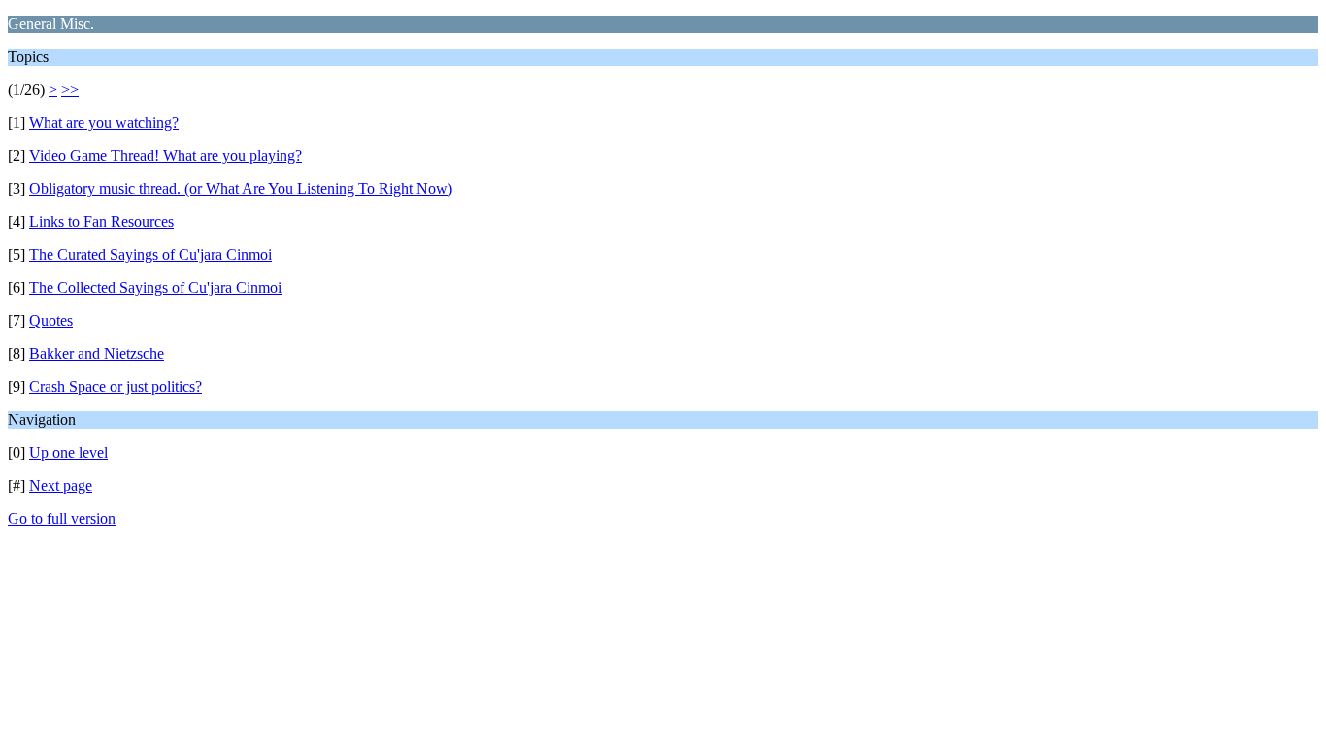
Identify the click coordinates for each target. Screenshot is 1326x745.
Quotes (51, 320)
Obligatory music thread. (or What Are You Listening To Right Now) (240, 188)
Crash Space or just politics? (115, 386)
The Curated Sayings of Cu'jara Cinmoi (150, 254)
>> (70, 89)
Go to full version (62, 518)
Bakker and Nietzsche (96, 353)
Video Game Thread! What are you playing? (165, 155)
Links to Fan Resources (101, 221)
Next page (60, 485)
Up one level (68, 452)
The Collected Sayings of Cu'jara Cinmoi (155, 287)
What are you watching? (104, 122)
